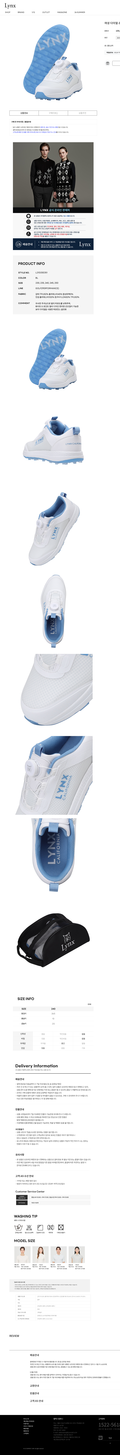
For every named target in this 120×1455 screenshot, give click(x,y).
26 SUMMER (80, 12)
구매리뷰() (53, 112)
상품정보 (24, 112)
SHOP (7, 12)
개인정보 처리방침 (28, 1421)
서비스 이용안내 (28, 1426)
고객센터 (26, 1433)
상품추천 (82, 112)
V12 (33, 12)
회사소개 (26, 1419)
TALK (110, 1438)
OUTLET (46, 12)
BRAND (21, 12)
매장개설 (26, 1429)
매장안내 (26, 1431)
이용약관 (26, 1424)
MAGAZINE (62, 12)
